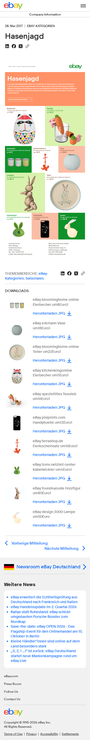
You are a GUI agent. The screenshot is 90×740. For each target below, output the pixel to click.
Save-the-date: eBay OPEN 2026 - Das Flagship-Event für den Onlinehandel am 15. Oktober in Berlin (46, 631)
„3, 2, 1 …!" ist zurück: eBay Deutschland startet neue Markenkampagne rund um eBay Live (44, 656)
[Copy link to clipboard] (27, 46)
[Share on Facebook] (14, 46)
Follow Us (11, 691)
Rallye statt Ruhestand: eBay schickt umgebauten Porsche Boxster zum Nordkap (40, 617)
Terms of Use (13, 734)
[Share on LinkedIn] (7, 46)
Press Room (12, 684)
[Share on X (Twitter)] (20, 46)
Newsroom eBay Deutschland (48, 567)
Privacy (31, 734)
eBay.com (11, 676)
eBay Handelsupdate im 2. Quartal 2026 (43, 607)
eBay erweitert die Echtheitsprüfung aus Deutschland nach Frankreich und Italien (44, 600)
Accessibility (49, 734)
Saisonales (35, 278)
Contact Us (12, 699)
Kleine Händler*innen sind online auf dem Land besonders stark (45, 644)
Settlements (70, 734)
